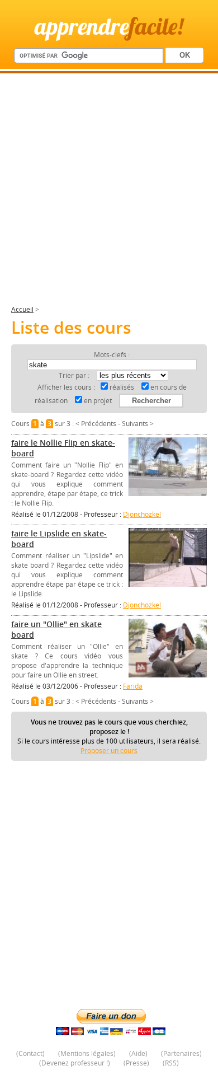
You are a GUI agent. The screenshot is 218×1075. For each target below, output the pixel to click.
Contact (30, 1053)
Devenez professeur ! (74, 1063)
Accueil (22, 309)
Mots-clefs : (112, 354)
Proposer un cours (109, 750)
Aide (138, 1053)
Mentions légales (86, 1053)
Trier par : (75, 375)
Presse (136, 1063)
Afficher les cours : (66, 387)
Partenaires (181, 1053)
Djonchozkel (142, 514)
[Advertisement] (109, 194)
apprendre (109, 26)
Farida (133, 686)
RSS (171, 1063)
